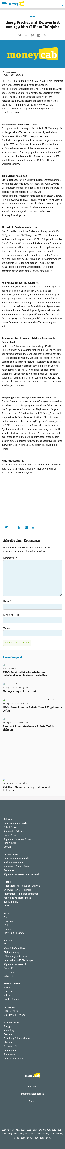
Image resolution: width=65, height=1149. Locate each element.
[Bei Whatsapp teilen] (32, 35)
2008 (53, 1134)
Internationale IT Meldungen (19, 960)
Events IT (8, 968)
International (11, 855)
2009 (46, 1134)
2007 (59, 1134)
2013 (22, 1134)
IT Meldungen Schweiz (15, 956)
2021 (35, 1130)
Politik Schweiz (12, 827)
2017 (60, 1130)
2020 (41, 1130)
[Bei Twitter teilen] (20, 35)
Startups (8, 941)
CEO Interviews (12, 1011)
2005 (23, 1138)
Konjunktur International (17, 866)
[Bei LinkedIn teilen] (39, 35)
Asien (6, 917)
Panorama (9, 870)
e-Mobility (9, 1030)
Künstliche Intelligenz (15, 948)
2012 (28, 1134)
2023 (23, 1130)
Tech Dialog (10, 972)
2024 (17, 1130)
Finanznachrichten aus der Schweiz (22, 886)
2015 (10, 1134)
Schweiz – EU (11, 1046)
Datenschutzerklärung (32, 1094)
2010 (40, 1134)
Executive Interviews (14, 1015)
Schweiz (8, 819)
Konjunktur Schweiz (14, 831)
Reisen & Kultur (12, 984)
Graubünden (10, 843)
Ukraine (8, 1042)
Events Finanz (11, 902)
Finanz (7, 882)
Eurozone (8, 921)
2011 (34, 1134)
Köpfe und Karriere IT (15, 964)
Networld (8, 976)
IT (5, 944)
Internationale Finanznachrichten (21, 894)
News (32, 17)
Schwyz (7, 847)
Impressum (32, 1086)
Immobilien (10, 1050)
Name (7, 601)
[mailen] (45, 35)
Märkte (7, 913)
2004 (29, 1138)
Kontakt (32, 1101)
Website (7, 628)
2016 (4, 1134)
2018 (54, 1130)
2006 (16, 1138)
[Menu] (4, 4)
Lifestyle (8, 992)
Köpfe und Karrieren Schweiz (19, 839)
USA (6, 925)
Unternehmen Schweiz (15, 823)
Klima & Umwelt (12, 1023)
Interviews (9, 1007)
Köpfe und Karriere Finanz (17, 898)
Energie (8, 1026)
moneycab (11, 72)
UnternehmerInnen (14, 1058)
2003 (36, 1138)
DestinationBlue (12, 1000)
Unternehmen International (18, 859)
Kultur (7, 988)
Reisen (7, 996)
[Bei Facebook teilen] (26, 35)
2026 (4, 1130)
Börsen (7, 929)
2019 (48, 1130)
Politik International (14, 863)
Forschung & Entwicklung (17, 1038)
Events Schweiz (12, 835)
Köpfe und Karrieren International (21, 874)
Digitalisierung (11, 952)
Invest (7, 906)
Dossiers (8, 1034)
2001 (48, 1138)
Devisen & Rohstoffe (14, 933)
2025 (10, 1130)
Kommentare (10, 1054)
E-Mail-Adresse (12, 615)
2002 (42, 1138)
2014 (16, 1134)
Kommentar (10, 558)
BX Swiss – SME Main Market (18, 890)
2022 (29, 1130)
